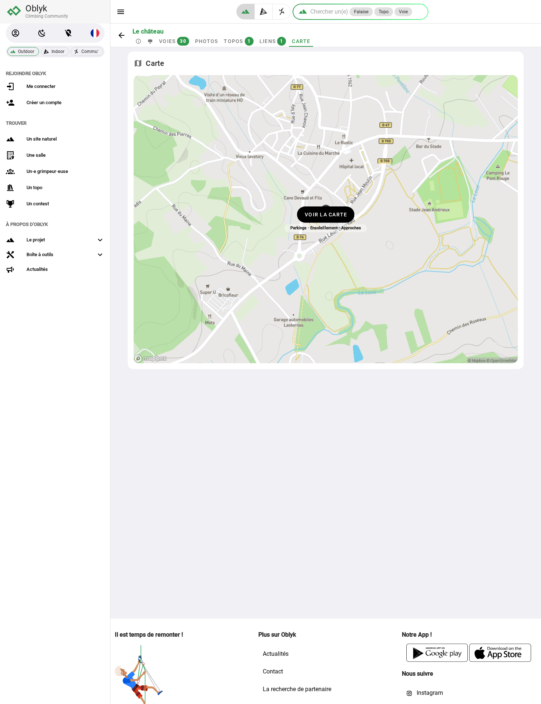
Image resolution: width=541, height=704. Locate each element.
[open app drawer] (121, 12)
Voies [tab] (172, 41)
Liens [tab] (271, 41)
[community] (282, 12)
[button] (15, 33)
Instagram (429, 692)
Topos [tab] (237, 41)
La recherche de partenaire (297, 689)
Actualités (276, 653)
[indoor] (264, 12)
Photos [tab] (206, 41)
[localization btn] (68, 33)
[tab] (138, 41)
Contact (273, 671)
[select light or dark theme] (42, 33)
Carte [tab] (301, 41)
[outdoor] (245, 12)
